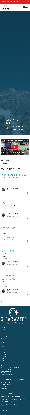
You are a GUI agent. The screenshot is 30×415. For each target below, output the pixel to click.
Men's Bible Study (6, 369)
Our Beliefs (4, 360)
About (3, 329)
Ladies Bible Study (6, 371)
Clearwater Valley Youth (7, 374)
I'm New (3, 358)
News (2, 333)
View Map (4, 388)
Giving (3, 345)
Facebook (4, 341)
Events (3, 331)
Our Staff (3, 357)
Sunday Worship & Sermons (9, 337)
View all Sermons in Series (9, 302)
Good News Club (6, 373)
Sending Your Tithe (17, 2)
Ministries (4, 335)
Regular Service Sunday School (10, 367)
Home (3, 327)
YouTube (3, 343)
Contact (3, 339)
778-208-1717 (10, 413)
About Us (3, 355)
